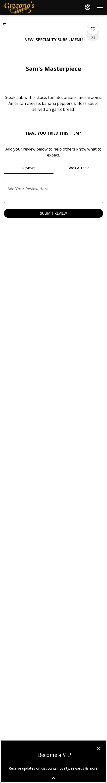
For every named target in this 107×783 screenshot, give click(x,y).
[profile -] (88, 7)
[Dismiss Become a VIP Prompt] (98, 748)
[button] (6, 23)
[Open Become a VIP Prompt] (53, 778)
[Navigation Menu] (100, 7)
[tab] (29, 168)
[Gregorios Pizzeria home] (26, 7)
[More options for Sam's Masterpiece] (93, 29)
